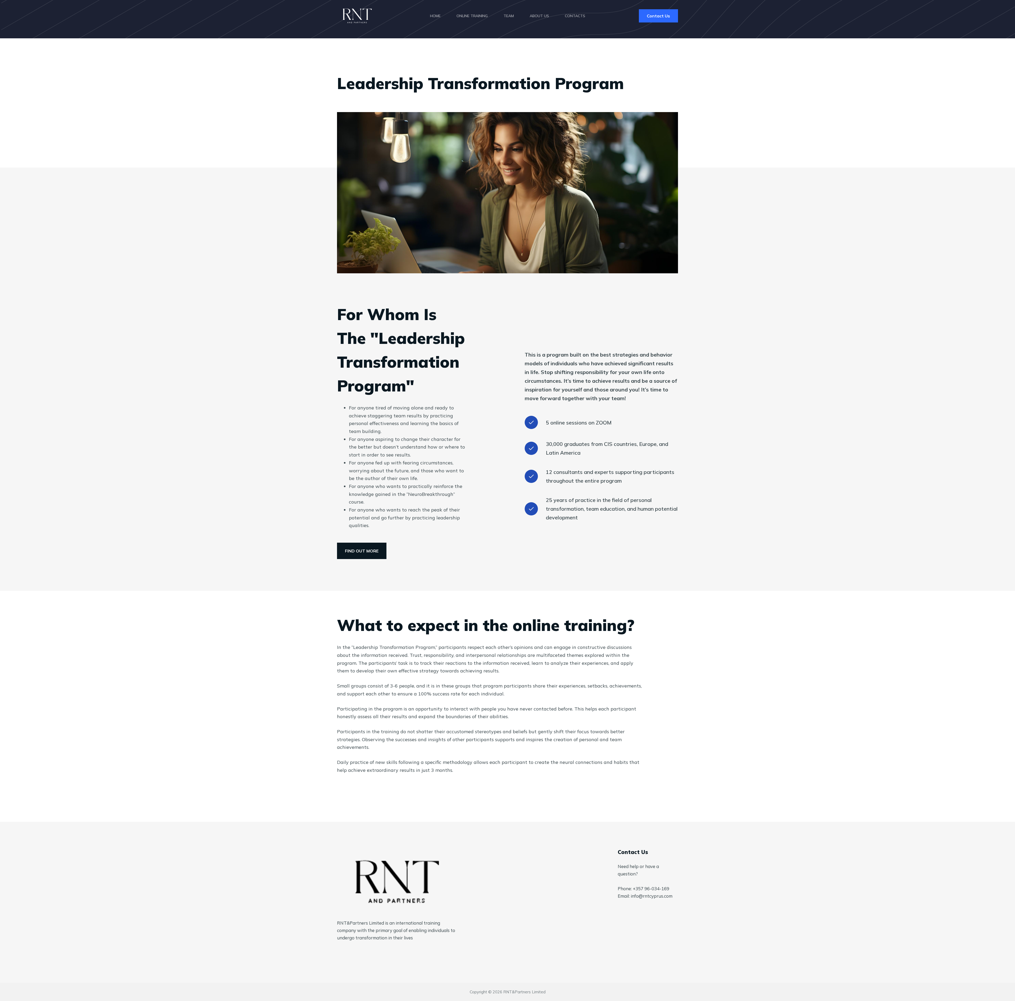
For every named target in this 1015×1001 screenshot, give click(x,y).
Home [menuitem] (435, 15)
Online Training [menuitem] (472, 15)
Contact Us (658, 16)
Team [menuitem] (509, 15)
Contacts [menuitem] (575, 15)
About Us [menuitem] (539, 15)
